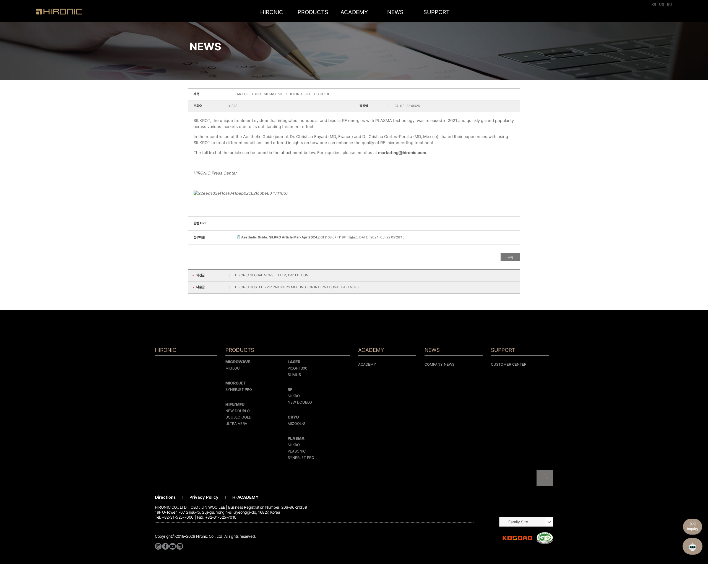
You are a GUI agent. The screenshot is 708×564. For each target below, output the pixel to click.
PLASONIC (297, 451)
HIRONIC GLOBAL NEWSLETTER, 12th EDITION (271, 275)
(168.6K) (290, 237)
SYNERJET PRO (238, 389)
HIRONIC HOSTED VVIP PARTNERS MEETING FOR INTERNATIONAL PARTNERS (297, 287)
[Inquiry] (692, 526)
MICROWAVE (238, 361)
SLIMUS (294, 374)
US (661, 4)
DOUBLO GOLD (238, 417)
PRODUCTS (313, 12)
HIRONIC (59, 12)
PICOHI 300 (297, 368)
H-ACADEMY (245, 497)
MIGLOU (232, 368)
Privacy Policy (203, 497)
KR (654, 4)
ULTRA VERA (236, 423)
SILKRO (294, 396)
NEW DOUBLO (237, 411)
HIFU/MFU (234, 404)
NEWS (395, 12)
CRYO (293, 417)
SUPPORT (436, 12)
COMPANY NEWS (439, 364)
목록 (510, 257)
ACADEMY (354, 12)
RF (290, 389)
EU (669, 4)
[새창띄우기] (545, 543)
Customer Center (508, 364)
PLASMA (296, 438)
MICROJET (235, 383)
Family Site (518, 521)
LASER (294, 361)
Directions (165, 497)
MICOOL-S (296, 423)
